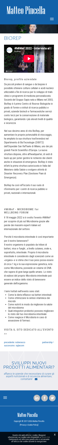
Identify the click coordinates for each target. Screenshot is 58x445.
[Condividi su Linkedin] (37, 398)
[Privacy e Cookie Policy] (29, 425)
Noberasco (20, 342)
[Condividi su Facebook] (44, 398)
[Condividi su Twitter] (52, 398)
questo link (45, 437)
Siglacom (20, 345)
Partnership (47, 342)
